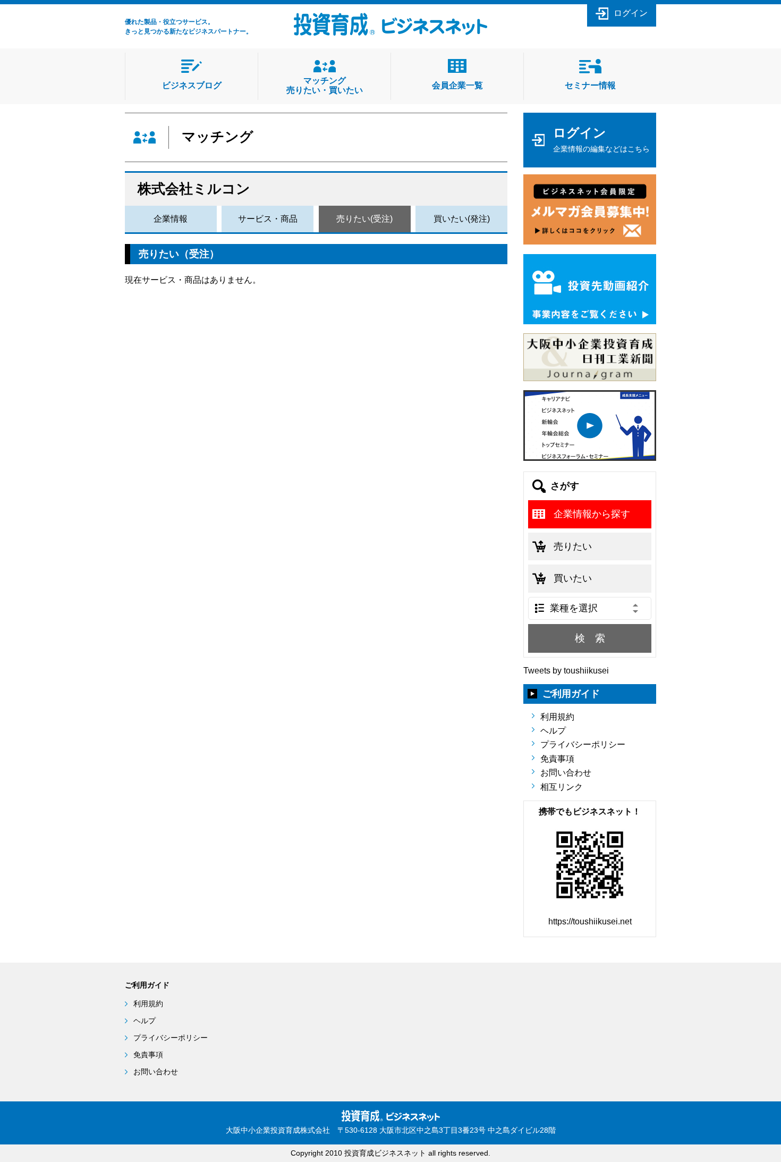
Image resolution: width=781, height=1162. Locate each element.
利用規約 (557, 716)
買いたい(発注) (462, 218)
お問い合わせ (565, 772)
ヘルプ (553, 730)
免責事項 (557, 758)
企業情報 (171, 218)
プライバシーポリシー (582, 744)
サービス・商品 (268, 218)
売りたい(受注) (364, 218)
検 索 (590, 638)
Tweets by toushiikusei (566, 670)
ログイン (631, 13)
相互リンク (561, 786)
